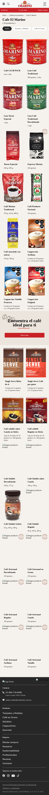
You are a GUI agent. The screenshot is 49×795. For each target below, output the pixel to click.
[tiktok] (18, 775)
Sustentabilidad (11, 750)
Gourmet (7, 730)
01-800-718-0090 (14, 692)
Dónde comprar (43, 10)
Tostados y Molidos (22, 28)
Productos (4, 10)
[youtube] (13, 775)
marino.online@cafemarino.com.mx (18, 700)
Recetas (7, 759)
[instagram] (8, 775)
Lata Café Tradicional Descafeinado (33, 119)
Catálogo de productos (16, 15)
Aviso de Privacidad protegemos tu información (19, 785)
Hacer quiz (24, 335)
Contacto (7, 763)
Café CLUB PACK (12, 70)
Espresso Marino (35, 164)
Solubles (7, 721)
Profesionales (10, 755)
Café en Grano (39, 28)
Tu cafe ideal (22, 10)
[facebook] (4, 775)
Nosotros (7, 746)
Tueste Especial (10, 164)
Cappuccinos (9, 725)
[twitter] (22, 776)
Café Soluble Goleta (12, 524)
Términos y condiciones (11, 788)
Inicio (4, 15)
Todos (7, 28)
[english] (4, 4)
